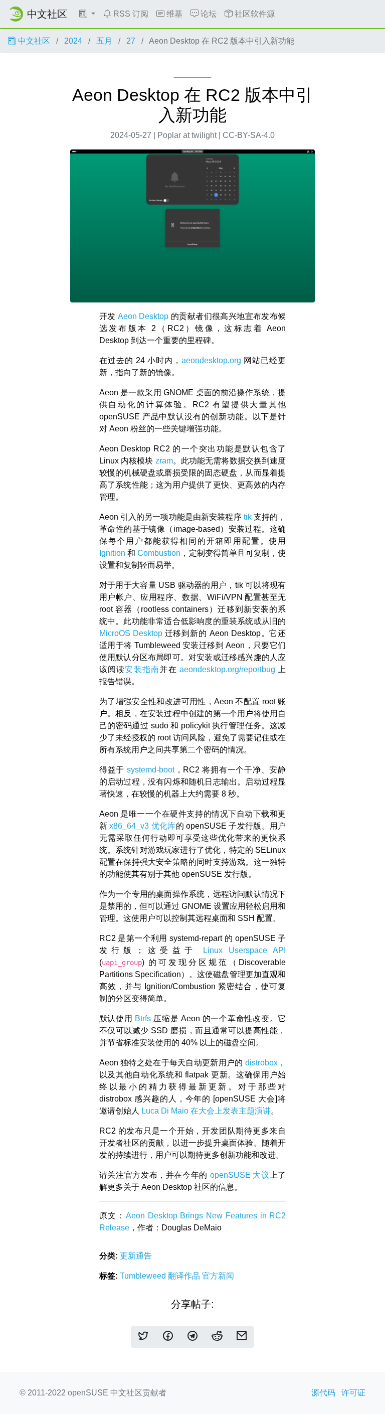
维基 (173, 14)
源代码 (323, 1392)
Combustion (158, 553)
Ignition (112, 553)
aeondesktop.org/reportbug (227, 669)
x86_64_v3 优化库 (142, 826)
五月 (104, 41)
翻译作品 (185, 1276)
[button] (87, 14)
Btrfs (143, 1018)
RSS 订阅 (129, 14)
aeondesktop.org (211, 360)
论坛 (208, 14)
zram (164, 460)
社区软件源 (254, 14)
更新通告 (136, 1255)
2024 (73, 41)
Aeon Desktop (143, 316)
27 (130, 41)
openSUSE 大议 (240, 1175)
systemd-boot (150, 769)
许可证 (353, 1392)
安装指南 (142, 669)
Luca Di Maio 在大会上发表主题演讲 (206, 1111)
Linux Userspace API (244, 950)
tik (248, 517)
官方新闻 (218, 1276)
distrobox (261, 1062)
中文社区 (33, 41)
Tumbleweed (144, 1276)
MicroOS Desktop (130, 633)
